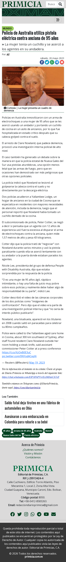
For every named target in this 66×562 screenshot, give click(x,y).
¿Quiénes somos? (33, 449)
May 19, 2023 (37, 362)
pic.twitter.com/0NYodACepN (19, 356)
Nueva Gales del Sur (12, 435)
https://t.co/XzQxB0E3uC (16, 352)
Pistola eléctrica (31, 435)
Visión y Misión (33, 453)
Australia (38, 430)
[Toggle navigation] (58, 20)
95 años (6, 430)
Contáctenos (33, 457)
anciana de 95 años (22, 430)
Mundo (48, 430)
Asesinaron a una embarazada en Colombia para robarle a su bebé (26, 419)
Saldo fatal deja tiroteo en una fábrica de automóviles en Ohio (32, 405)
